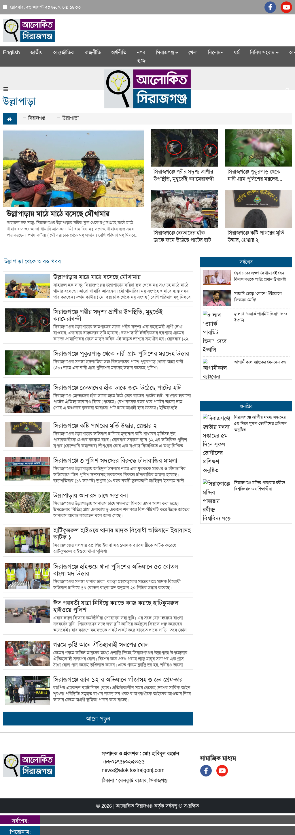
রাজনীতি (93, 52)
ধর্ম (237, 52)
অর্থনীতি (118, 52)
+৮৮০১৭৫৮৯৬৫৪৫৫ (123, 761)
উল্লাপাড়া (70, 118)
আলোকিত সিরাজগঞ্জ (134, 806)
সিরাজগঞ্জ (36, 118)
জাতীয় (36, 52)
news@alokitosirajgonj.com (133, 770)
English (11, 52)
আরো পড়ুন (98, 718)
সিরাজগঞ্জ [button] (165, 52)
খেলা (193, 52)
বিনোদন (216, 52)
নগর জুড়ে (141, 56)
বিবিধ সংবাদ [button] (263, 52)
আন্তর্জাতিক (63, 52)
